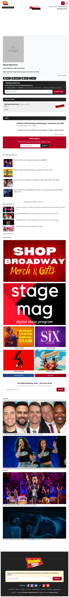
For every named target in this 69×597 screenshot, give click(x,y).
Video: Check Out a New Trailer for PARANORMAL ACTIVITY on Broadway (27, 539)
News (8, 78)
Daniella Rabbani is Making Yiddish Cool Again (29, 226)
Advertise (11, 589)
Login (58, 3)
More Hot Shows (18, 375)
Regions (43, 589)
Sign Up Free (59, 92)
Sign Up (44, 145)
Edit (26, 78)
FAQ (33, 78)
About (17, 589)
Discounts (50, 375)
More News (58, 134)
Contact (22, 589)
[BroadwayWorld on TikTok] (40, 585)
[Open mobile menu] (67, 3)
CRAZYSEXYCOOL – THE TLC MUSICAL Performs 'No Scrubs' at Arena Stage (37, 220)
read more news (62, 75)
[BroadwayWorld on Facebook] (28, 585)
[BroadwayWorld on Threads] (44, 585)
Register (53, 3)
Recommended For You (10, 155)
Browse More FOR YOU (33, 202)
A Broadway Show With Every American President (19, 505)
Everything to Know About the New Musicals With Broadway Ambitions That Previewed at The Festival (34, 469)
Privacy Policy (53, 592)
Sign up (60, 389)
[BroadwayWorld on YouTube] (48, 585)
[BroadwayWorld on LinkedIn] (36, 585)
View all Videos (7, 234)
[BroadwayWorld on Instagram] (32, 585)
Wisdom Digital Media (30, 592)
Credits (17, 78)
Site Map (49, 589)
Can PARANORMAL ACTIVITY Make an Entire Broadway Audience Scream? (37, 213)
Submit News (36, 589)
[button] (63, 3)
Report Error (57, 589)
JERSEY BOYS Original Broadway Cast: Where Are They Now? (23, 434)
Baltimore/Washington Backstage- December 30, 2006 (21, 72)
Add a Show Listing (8, 7)
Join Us (28, 589)
